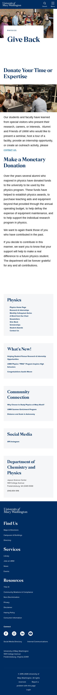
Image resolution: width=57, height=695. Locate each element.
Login (28, 689)
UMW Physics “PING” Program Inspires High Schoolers (25, 365)
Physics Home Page (18, 307)
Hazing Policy (9, 612)
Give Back (14, 322)
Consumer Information (13, 617)
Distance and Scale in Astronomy (21, 414)
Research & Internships (19, 310)
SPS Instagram (13, 441)
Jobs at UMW (9, 561)
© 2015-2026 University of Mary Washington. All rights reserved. (28, 678)
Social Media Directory (13, 641)
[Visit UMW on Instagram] (14, 635)
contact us (10, 150)
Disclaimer (8, 607)
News (6, 566)
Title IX (6, 587)
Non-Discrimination (11, 597)
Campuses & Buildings (13, 535)
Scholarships (15, 324)
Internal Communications (37, 641)
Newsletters (15, 319)
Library (6, 556)
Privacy (6, 602)
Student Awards (16, 327)
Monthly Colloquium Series (21, 313)
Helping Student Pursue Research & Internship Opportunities (26, 357)
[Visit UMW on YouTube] (30, 635)
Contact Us (14, 330)
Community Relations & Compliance (18, 592)
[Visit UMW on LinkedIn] (22, 635)
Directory (7, 540)
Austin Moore (19, 371)
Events (6, 571)
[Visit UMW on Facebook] (6, 635)
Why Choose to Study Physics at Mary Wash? (25, 404)
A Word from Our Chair (19, 316)
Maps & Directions (11, 530)
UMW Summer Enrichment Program (21, 409)
